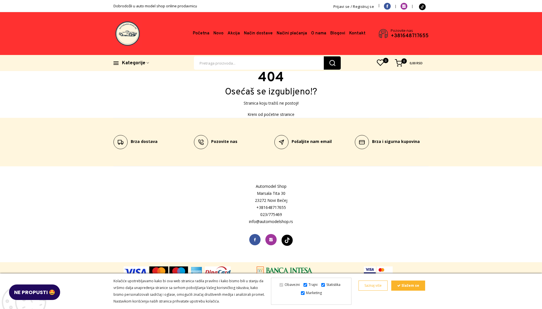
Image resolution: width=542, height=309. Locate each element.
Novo (218, 33)
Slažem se (410, 285)
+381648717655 (410, 36)
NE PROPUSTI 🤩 (34, 292)
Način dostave (258, 33)
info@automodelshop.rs (271, 221)
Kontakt (357, 33)
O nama (318, 33)
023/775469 (271, 214)
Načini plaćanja (292, 33)
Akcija (234, 33)
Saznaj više (373, 285)
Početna (201, 33)
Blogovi (337, 33)
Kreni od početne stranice (271, 114)
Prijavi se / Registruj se (353, 6)
